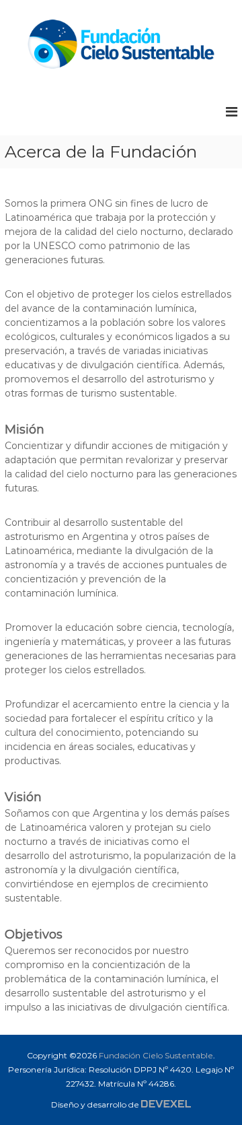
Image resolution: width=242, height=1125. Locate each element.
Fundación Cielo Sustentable (156, 1055)
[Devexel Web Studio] (166, 1103)
